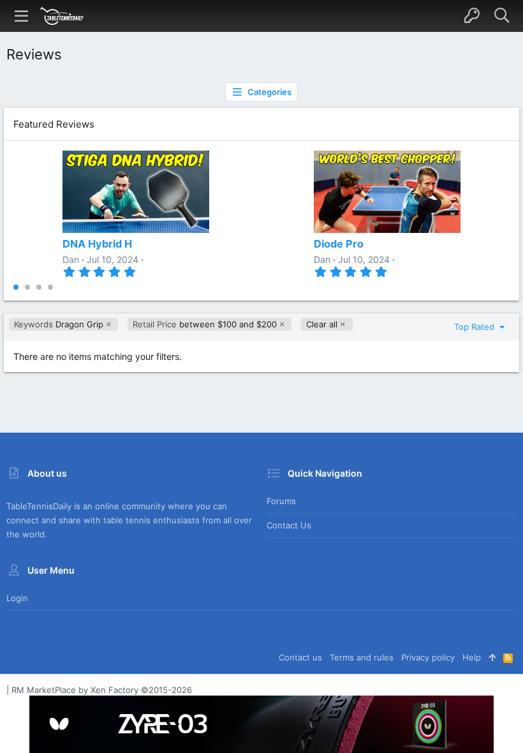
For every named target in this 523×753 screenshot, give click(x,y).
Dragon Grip (58, 324)
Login (17, 598)
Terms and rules (362, 657)
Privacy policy (428, 657)
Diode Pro (339, 243)
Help (471, 657)
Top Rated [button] (475, 327)
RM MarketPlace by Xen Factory (101, 690)
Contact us (289, 525)
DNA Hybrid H (97, 243)
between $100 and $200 (205, 324)
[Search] (502, 16)
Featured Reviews (53, 124)
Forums (281, 501)
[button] (21, 15)
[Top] (492, 657)
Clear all (321, 324)
